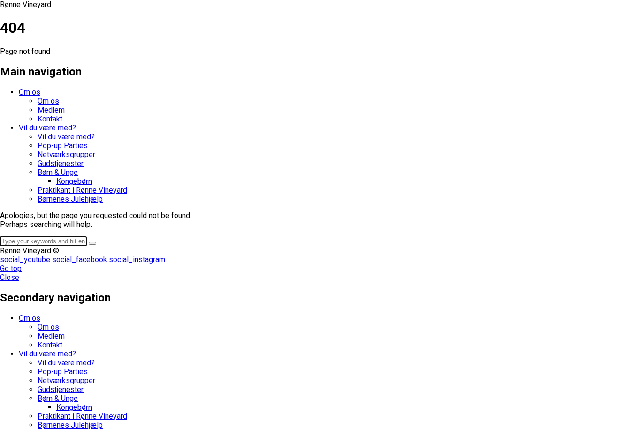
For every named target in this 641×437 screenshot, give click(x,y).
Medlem (51, 109)
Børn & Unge (58, 172)
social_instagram (137, 259)
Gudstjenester (61, 163)
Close (9, 277)
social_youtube (26, 259)
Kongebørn (74, 181)
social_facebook (80, 259)
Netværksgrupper (66, 154)
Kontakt (50, 118)
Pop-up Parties (63, 145)
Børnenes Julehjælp (70, 199)
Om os (29, 92)
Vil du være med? (47, 127)
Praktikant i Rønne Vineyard (82, 190)
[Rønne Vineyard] (54, 4)
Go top (11, 268)
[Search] (92, 243)
